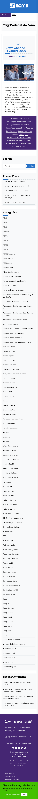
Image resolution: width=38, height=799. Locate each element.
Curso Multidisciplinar (11, 387)
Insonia (6, 441)
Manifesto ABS (8, 464)
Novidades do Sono (11, 513)
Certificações (8, 356)
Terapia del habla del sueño (14, 644)
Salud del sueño (9, 572)
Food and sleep (9, 423)
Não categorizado (13, 128)
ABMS (21, 119)
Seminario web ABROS (11, 585)
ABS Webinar (8, 267)
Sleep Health (8, 617)
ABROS (26, 119)
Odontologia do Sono (11, 527)
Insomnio (6, 437)
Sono (5, 635)
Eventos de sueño (10, 405)
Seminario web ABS (10, 590)
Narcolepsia (7, 482)
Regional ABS (8, 563)
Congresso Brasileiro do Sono (19, 125)
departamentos (10, 776)
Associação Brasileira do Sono (19, 122)
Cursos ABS (7, 392)
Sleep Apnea (8, 603)
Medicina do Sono (10, 473)
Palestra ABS (8, 531)
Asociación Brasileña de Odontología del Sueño (18, 295)
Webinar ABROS (9, 657)
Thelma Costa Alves (11, 689)
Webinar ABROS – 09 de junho (16, 191)
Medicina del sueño (10, 468)
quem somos (9, 773)
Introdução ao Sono (11, 450)
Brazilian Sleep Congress (12, 338)
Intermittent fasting (10, 446)
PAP (4, 536)
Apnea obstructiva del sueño (14, 276)
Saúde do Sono (9, 576)
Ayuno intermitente (10, 324)
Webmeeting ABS (10, 666)
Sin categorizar (9, 594)
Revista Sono (11, 131)
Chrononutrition (9, 360)
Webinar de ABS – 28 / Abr (15, 202)
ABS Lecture (7, 263)
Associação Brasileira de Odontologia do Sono (18, 314)
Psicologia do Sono (10, 558)
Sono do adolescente (11, 639)
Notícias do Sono (10, 509)
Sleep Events (8, 612)
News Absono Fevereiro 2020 (15, 49)
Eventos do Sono (10, 410)
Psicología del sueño (11, 554)
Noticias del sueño (10, 500)
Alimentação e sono (11, 272)
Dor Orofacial (8, 396)
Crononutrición (9, 383)
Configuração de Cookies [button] (11, 794)
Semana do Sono (25, 131)
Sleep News (7, 626)
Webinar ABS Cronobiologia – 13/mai (17, 690)
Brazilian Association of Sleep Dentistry (18, 329)
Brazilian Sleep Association (13, 333)
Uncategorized (9, 653)
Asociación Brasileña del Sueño (15, 301)
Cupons (6, 682)
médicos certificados (12, 779)
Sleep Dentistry (9, 608)
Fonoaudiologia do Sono (13, 419)
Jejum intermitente (10, 455)
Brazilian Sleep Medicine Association (17, 342)
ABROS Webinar (9, 254)
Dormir (5, 401)
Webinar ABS (8, 662)
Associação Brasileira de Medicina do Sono (18, 307)
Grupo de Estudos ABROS (15, 182)
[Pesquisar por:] (14, 166)
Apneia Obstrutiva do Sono (14, 290)
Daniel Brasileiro (9, 696)
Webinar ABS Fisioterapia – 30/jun (18, 186)
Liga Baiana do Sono (11, 459)
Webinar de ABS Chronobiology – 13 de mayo (19, 196)
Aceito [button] (24, 794)
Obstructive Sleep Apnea (13, 518)
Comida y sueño (9, 365)
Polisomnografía (9, 540)
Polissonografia (9, 545)
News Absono (26, 128)
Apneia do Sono (9, 285)
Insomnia (6, 432)
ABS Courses (8, 258)
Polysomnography (10, 549)
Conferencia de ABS (11, 369)
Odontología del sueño (12, 522)
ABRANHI (6, 231)
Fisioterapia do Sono (11, 414)
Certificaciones (9, 351)
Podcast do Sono (13, 143)
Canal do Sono (9, 347)
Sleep (5, 599)
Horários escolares (10, 428)
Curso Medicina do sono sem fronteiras (18, 697)
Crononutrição (9, 378)
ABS (26, 134)
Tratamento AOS (9, 648)
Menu (4, 15)
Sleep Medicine (9, 621)
